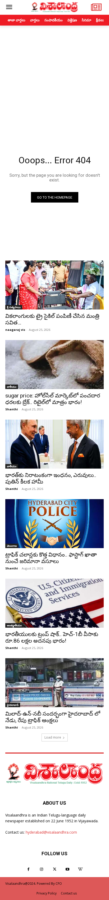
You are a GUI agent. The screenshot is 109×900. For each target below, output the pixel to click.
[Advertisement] (54, 82)
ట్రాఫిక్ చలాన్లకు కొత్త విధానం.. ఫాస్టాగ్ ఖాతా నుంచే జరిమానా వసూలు (51, 558)
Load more (52, 737)
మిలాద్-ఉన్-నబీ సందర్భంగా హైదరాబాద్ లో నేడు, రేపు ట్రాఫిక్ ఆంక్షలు (52, 717)
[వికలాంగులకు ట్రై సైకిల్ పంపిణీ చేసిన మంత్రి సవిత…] (54, 284)
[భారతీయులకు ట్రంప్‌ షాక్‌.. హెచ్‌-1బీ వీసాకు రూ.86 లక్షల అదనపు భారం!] (54, 603)
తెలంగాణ (12, 546)
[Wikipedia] (80, 869)
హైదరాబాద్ (13, 705)
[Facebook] (28, 869)
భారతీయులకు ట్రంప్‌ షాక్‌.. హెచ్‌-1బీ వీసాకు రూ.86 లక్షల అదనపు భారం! (51, 637)
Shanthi (11, 409)
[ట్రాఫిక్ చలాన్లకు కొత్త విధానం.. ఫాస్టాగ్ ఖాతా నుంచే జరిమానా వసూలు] (54, 523)
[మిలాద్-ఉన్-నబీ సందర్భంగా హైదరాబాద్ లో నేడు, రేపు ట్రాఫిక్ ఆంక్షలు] (54, 682)
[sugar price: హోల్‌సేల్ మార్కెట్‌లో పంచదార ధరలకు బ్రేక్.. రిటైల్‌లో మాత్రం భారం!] (54, 364)
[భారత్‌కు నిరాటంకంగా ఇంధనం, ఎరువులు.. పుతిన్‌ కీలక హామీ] (54, 444)
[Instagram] (41, 869)
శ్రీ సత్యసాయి (14, 307)
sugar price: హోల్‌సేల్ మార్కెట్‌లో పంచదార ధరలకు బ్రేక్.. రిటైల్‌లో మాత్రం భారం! (52, 398)
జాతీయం (11, 386)
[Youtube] (67, 869)
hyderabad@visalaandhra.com (51, 832)
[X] (54, 869)
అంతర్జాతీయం (14, 625)
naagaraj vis (15, 330)
